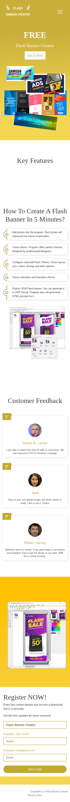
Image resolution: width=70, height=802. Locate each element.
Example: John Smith (16, 734)
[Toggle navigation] (60, 11)
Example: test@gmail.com (19, 750)
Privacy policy (35, 795)
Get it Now (35, 55)
